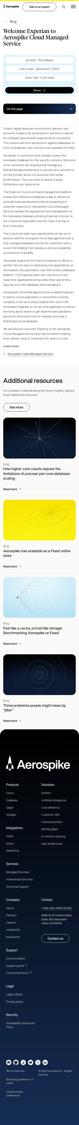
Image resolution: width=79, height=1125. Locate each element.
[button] (63, 7)
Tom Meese (45, 60)
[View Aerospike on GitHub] (16, 1062)
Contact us (55, 938)
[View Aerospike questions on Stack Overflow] (23, 1062)
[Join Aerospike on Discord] (8, 1062)
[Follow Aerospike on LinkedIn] (45, 1062)
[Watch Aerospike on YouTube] (30, 1062)
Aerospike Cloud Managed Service (30, 354)
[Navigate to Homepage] (11, 6)
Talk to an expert (39, 7)
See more (16, 407)
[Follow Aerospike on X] (38, 1062)
